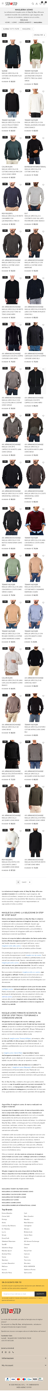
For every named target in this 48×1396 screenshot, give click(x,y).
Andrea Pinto (6, 1254)
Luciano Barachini (8, 1263)
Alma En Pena (7, 1273)
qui (14, 1300)
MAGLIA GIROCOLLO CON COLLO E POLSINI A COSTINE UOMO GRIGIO (12, 402)
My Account (7, 1365)
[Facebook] (2, 1352)
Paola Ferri (28, 1251)
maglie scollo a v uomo (31, 972)
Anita (4, 1223)
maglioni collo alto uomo (11, 946)
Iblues (4, 1235)
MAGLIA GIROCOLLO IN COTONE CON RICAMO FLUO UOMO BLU (12, 75)
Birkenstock (28, 1232)
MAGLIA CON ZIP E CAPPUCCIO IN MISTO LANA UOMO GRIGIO (11, 449)
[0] (40, 4)
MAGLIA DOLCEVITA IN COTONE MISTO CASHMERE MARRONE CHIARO (34, 589)
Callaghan (28, 1226)
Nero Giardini (28, 1216)
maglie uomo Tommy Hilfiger (20, 1038)
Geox (26, 1248)
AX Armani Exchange (31, 1241)
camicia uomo (7, 997)
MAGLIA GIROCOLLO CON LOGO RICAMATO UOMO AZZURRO (34, 636)
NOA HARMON (29, 1266)
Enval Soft (5, 1238)
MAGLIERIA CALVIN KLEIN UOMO (14, 1194)
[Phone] (13, 1352)
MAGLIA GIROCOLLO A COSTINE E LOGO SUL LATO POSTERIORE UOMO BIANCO (34, 218)
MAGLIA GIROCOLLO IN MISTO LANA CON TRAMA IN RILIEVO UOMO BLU (35, 311)
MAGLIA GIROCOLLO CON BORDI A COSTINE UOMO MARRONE (34, 265)
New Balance (28, 1223)
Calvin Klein (28, 1235)
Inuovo (4, 1270)
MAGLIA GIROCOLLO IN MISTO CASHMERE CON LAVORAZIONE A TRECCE (12, 218)
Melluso (5, 1266)
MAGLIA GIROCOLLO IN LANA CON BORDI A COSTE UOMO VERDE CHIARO (12, 589)
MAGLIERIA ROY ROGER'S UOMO (14, 1197)
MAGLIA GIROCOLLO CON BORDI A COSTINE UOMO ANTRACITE (11, 265)
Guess (26, 1257)
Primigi (4, 1219)
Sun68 (4, 1244)
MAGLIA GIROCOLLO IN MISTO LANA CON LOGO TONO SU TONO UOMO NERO (12, 311)
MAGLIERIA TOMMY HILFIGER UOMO (15, 1189)
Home (7, 22)
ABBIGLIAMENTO (25, 22)
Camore (27, 1254)
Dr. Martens (6, 1229)
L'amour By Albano (9, 1226)
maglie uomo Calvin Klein (13, 1053)
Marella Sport (7, 1251)
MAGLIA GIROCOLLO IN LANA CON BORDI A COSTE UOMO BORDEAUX (35, 542)
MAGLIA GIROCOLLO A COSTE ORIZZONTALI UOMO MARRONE (35, 496)
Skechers (5, 1260)
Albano (26, 1229)
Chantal (27, 1244)
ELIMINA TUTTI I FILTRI (11, 29)
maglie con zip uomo (33, 955)
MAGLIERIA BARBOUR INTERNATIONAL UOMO (19, 1205)
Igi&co (26, 1238)
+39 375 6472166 (7, 1341)
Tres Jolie (27, 1260)
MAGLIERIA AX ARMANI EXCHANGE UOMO (17, 1192)
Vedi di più (24, 20)
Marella (26, 1219)
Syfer (29, 1387)
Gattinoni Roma (29, 1270)
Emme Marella (7, 1213)
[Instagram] (5, 1352)
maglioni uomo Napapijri (22, 1067)
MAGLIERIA (38, 22)
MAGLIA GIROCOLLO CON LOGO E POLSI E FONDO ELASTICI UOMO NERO (11, 125)
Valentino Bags (7, 1248)
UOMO (14, 22)
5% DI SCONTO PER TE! (12, 1282)
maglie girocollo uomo (10, 963)
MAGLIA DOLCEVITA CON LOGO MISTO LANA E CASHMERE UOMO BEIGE (10, 864)
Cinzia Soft (6, 1216)
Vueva (4, 1257)
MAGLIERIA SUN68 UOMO (11, 1203)
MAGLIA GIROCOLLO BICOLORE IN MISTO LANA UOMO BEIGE (34, 449)
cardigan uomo (7, 989)
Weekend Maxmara (8, 1241)
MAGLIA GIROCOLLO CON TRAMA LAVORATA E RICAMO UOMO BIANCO (35, 125)
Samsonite (28, 1273)
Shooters (27, 1263)
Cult (25, 1213)
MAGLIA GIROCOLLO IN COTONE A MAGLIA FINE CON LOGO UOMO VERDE (12, 171)
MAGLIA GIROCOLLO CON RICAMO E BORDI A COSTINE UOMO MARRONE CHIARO (12, 636)
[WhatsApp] (9, 1352)
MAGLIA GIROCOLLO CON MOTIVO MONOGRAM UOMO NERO (12, 542)
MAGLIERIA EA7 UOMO (10, 1200)
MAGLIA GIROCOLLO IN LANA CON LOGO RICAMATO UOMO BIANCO (12, 683)
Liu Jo (4, 1232)
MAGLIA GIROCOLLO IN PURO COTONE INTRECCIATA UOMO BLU (35, 729)
